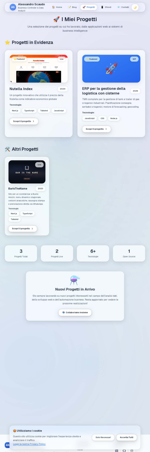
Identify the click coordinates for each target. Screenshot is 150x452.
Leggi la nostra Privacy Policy (29, 444)
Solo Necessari (103, 437)
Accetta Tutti (126, 437)
